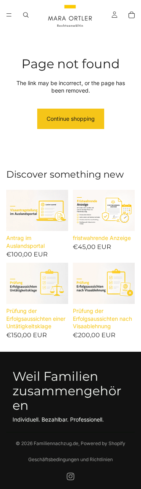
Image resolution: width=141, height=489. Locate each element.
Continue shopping (71, 118)
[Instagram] (70, 476)
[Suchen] (25, 15)
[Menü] (9, 15)
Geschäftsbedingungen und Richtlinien (70, 459)
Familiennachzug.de (56, 443)
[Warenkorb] (131, 15)
